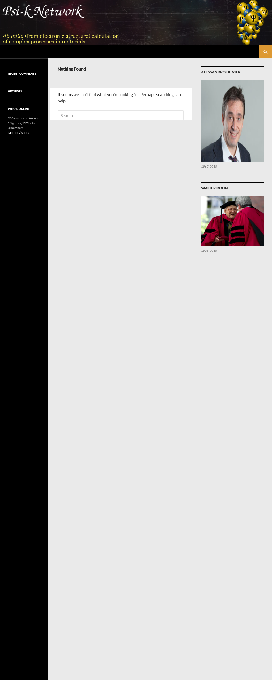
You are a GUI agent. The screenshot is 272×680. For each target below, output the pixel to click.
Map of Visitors (18, 133)
